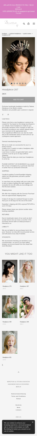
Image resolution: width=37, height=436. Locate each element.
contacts (18, 410)
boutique (4, 33)
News (18, 407)
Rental (18, 398)
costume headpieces (15, 33)
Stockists (19, 405)
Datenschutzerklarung (18, 393)
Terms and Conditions (18, 396)
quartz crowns (27, 33)
